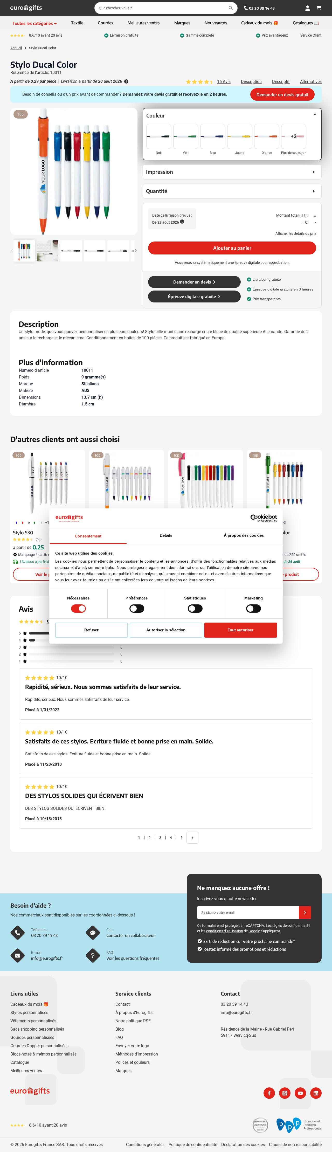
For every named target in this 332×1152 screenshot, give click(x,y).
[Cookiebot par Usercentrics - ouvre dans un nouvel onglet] (254, 518)
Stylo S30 (23, 532)
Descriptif (281, 81)
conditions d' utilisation (224, 931)
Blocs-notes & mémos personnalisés (43, 1054)
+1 (47, 522)
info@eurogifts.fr (236, 1012)
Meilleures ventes (26, 1070)
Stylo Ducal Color (42, 48)
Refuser (91, 630)
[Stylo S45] (205, 483)
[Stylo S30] (48, 483)
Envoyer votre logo (132, 1045)
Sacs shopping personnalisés (37, 1029)
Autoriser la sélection (165, 630)
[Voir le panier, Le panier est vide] (319, 8)
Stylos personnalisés (29, 1012)
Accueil (16, 48)
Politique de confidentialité (193, 1144)
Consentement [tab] (88, 536)
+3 (284, 522)
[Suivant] (132, 173)
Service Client (311, 35)
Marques (123, 1070)
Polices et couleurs (132, 1062)
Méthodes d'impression (136, 1054)
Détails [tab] (166, 535)
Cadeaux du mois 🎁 (29, 1004)
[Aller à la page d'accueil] (26, 8)
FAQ (119, 1037)
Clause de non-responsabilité (295, 1144)
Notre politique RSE (133, 1020)
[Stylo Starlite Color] (284, 483)
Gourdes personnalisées (32, 1037)
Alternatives (311, 81)
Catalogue (19, 1062)
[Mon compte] (307, 8)
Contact (122, 1004)
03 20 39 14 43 (262, 8)
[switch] (136, 608)
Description (251, 81)
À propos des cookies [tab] (244, 535)
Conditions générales (145, 1144)
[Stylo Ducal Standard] (126, 483)
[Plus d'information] (125, 81)
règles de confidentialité (291, 925)
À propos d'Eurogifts (134, 1012)
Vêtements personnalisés (33, 1020)
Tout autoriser (240, 630)
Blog (119, 1029)
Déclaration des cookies (243, 1144)
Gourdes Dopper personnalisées (39, 1045)
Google (254, 931)
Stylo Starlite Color (270, 532)
